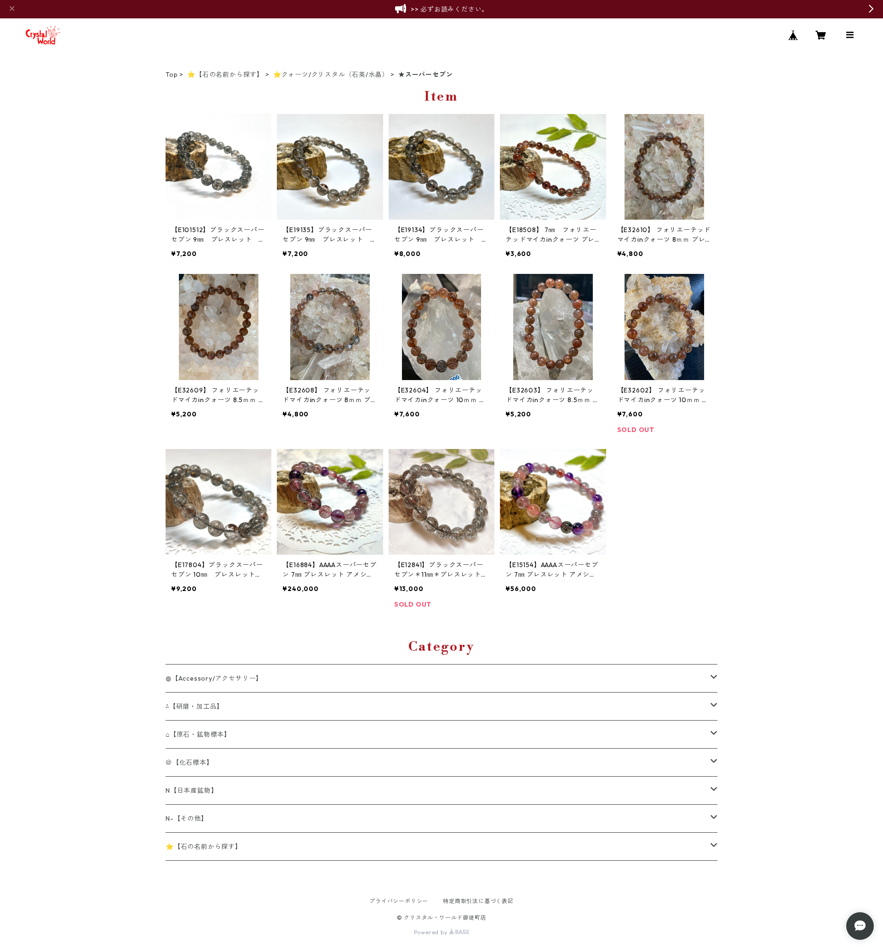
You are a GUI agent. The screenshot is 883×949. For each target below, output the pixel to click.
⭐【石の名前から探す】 (225, 74)
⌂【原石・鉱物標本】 (198, 734)
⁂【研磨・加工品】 (195, 706)
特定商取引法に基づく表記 (478, 901)
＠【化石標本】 (189, 762)
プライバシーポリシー (398, 901)
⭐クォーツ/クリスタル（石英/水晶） (331, 74)
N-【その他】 (187, 818)
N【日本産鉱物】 (192, 790)
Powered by (431, 932)
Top (172, 74)
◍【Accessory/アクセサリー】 (214, 678)
